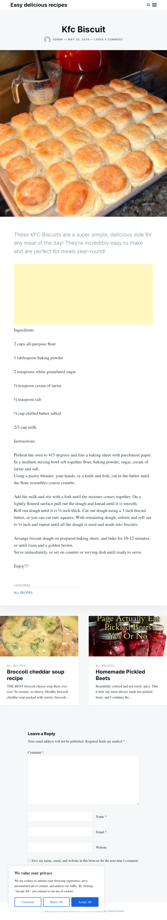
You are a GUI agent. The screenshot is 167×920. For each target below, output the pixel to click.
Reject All (56, 902)
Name (101, 816)
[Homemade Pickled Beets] (128, 636)
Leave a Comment (108, 39)
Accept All (85, 902)
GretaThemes (115, 911)
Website (101, 847)
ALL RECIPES (23, 592)
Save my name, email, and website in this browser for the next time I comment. (85, 860)
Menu (154, 5)
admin (58, 39)
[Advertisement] (83, 294)
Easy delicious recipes (38, 5)
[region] (56, 888)
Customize (28, 902)
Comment (36, 752)
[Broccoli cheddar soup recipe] (39, 636)
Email (101, 832)
